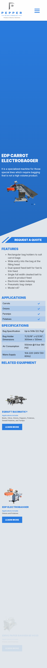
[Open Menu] (37, 10)
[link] (12, 10)
